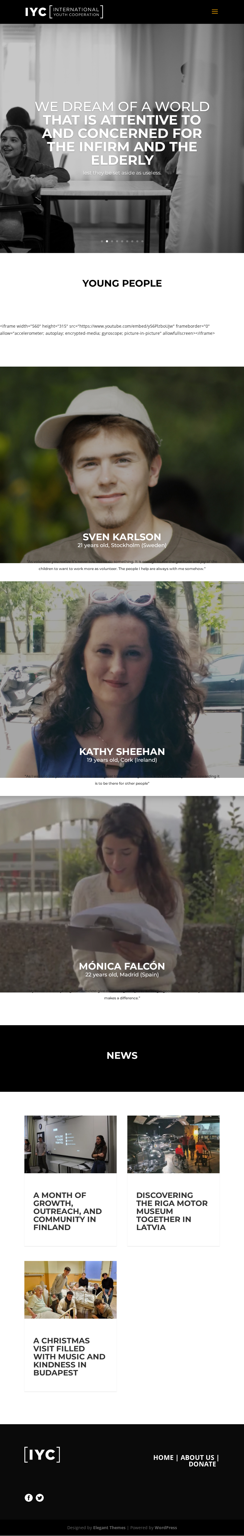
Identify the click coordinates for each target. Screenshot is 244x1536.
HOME (163, 1457)
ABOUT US (197, 1457)
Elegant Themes (109, 1527)
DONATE (202, 1463)
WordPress (166, 1527)
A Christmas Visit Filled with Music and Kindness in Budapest (69, 1357)
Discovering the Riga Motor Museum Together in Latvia (172, 1211)
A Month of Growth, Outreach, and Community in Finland (67, 1211)
